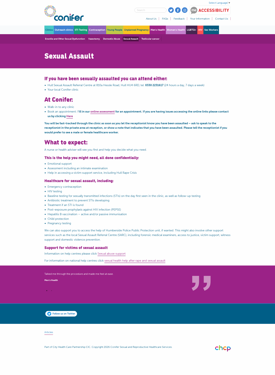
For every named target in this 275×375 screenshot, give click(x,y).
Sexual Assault (130, 39)
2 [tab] (51, 290)
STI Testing (81, 29)
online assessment (102, 111)
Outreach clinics (64, 29)
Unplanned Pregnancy (136, 29)
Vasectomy (94, 39)
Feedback (179, 18)
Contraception (97, 29)
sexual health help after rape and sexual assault (134, 260)
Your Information (200, 18)
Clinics (49, 29)
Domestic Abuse (111, 39)
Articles (48, 332)
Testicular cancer (150, 39)
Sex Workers (211, 29)
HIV (200, 29)
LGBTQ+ (191, 29)
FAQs (165, 18)
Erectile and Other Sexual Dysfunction (65, 39)
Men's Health (158, 29)
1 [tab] (46, 290)
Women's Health (176, 29)
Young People (114, 29)
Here (69, 116)
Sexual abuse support (112, 253)
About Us (151, 18)
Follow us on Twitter (64, 313)
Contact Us (221, 18)
